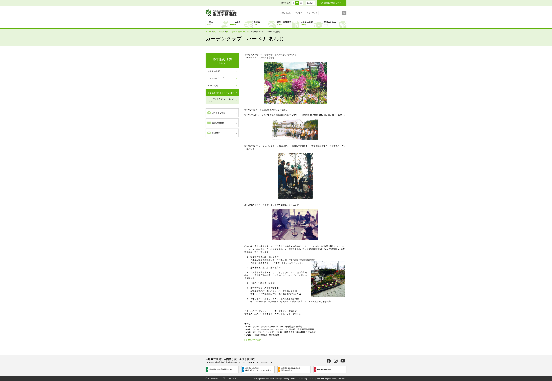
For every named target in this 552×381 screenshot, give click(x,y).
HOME (208, 31)
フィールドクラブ (216, 78)
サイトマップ (312, 13)
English (310, 3)
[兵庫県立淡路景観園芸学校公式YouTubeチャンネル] (342, 361)
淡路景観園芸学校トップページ (332, 3)
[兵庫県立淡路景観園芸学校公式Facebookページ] (329, 361)
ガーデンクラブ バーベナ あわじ (221, 100)
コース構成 (235, 23)
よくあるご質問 (230, 378)
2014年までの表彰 (252, 340)
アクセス (298, 13)
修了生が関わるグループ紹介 (238, 31)
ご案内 (210, 23)
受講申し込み (330, 23)
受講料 (257, 23)
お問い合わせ (285, 13)
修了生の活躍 (307, 23)
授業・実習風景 (284, 23)
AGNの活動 (213, 85)
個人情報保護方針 (214, 378)
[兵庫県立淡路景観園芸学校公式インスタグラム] (336, 361)
